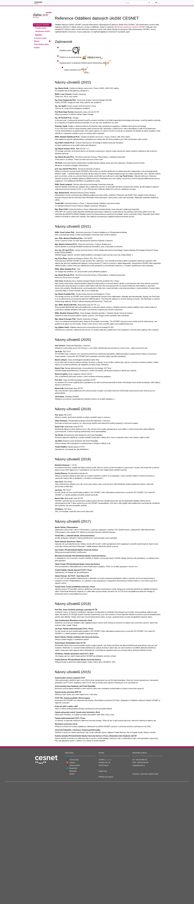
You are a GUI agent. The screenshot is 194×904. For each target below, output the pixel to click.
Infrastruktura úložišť (42, 31)
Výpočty (72, 762)
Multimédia (73, 771)
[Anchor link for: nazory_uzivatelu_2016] (92, 603)
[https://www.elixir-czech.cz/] (85, 70)
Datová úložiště (74, 765)
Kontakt (36, 47)
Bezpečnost (73, 768)
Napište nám (103, 771)
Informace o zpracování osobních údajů (145, 774)
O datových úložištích (41, 25)
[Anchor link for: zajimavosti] (74, 41)
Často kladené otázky (41, 44)
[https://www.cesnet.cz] (46, 759)
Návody (36, 41)
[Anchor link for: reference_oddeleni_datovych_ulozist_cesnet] (141, 18)
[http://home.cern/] (76, 50)
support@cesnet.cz (138, 765)
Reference (38, 35)
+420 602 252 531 (142, 762)
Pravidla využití (40, 28)
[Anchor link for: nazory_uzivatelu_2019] (92, 408)
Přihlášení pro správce (106, 777)
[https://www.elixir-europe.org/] (107, 63)
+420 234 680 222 (141, 760)
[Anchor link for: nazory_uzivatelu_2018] (92, 459)
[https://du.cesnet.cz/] (42, 15)
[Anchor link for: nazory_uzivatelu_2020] (92, 339)
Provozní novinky (40, 38)
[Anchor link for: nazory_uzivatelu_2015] (92, 671)
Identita (71, 774)
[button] (156, 3)
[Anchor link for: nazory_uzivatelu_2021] (92, 226)
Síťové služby (74, 760)
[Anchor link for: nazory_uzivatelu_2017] (92, 521)
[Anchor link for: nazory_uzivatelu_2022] (92, 82)
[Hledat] (149, 3)
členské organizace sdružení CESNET (131, 27)
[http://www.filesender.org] (93, 57)
